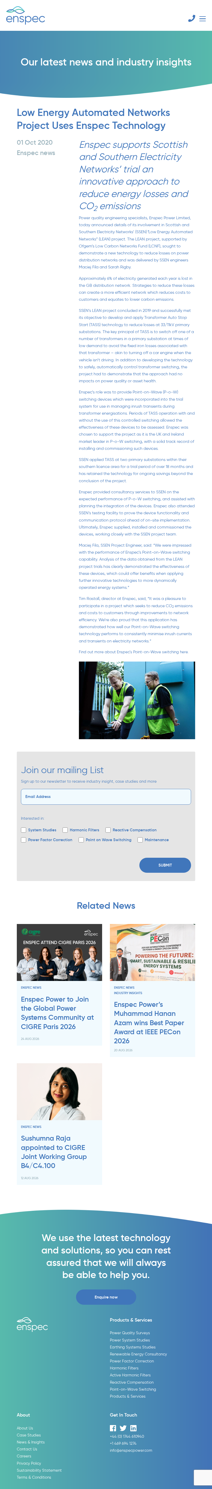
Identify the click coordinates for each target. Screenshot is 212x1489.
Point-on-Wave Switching (133, 1389)
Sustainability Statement (39, 1470)
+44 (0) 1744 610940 (127, 1436)
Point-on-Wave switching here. (160, 651)
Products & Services (128, 1396)
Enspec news (31, 987)
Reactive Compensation (132, 1382)
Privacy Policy (29, 1463)
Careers (24, 1456)
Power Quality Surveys (130, 1332)
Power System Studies (130, 1340)
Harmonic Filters (124, 1368)
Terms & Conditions (34, 1477)
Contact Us (27, 1449)
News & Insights (31, 1442)
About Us (25, 1428)
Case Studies (29, 1435)
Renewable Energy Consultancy (138, 1354)
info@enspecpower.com (131, 1450)
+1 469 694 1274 (123, 1443)
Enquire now (106, 1297)
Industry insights (128, 993)
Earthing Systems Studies (133, 1347)
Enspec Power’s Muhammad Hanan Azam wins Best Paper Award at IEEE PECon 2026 (149, 1022)
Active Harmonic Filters (130, 1375)
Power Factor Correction (132, 1361)
